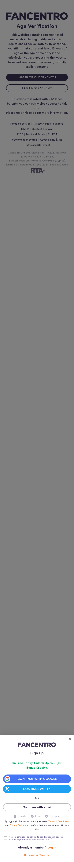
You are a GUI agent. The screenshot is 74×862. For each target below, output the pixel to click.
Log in (51, 847)
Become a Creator (37, 855)
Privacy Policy (17, 825)
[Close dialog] (69, 739)
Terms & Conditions (58, 821)
